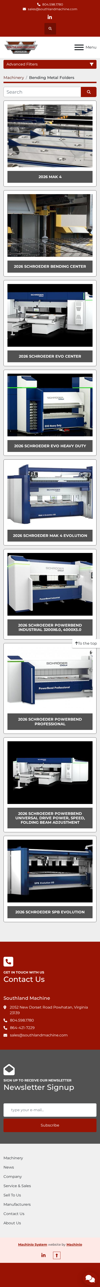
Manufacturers (17, 1204)
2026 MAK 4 (50, 177)
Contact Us (13, 1214)
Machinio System (32, 1244)
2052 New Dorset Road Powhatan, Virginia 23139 (49, 1010)
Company (12, 1176)
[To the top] (56, 1255)
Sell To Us (12, 1195)
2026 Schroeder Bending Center (50, 266)
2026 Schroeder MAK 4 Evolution (50, 535)
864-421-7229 (22, 1028)
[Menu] (79, 47)
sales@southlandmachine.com (52, 9)
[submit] (89, 92)
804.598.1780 (52, 4)
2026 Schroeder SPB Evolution (50, 912)
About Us (12, 1223)
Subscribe (50, 1125)
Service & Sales (17, 1186)
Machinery (13, 1158)
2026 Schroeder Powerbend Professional (50, 721)
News (8, 1167)
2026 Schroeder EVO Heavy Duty (50, 446)
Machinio (74, 1244)
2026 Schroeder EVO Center (50, 356)
